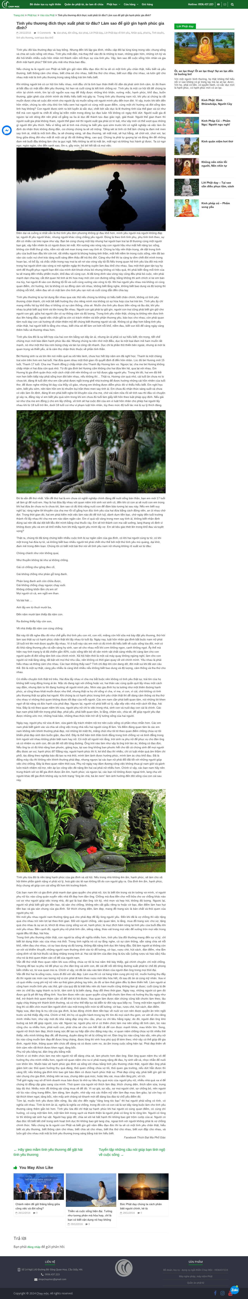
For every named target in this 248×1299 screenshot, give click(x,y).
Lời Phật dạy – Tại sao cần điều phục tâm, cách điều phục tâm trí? (218, 186)
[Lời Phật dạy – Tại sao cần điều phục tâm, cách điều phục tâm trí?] (186, 180)
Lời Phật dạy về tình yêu (117, 33)
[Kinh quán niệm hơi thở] (186, 139)
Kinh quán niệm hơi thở (217, 141)
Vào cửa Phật (47, 15)
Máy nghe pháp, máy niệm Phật (195, 1276)
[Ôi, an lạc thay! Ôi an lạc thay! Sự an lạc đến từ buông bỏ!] (204, 34)
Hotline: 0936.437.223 (200, 4)
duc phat (83, 33)
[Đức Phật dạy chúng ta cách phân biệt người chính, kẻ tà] (143, 1175)
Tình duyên (158, 33)
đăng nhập (33, 1246)
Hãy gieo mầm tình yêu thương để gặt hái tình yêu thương (48, 1152)
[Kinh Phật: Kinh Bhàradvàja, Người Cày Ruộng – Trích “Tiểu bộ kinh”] (186, 98)
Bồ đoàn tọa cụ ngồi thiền (45, 4)
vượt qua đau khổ (44, 37)
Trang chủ (19, 15)
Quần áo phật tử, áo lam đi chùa (84, 4)
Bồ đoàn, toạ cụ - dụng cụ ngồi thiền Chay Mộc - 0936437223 (195, 1270)
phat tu (146, 33)
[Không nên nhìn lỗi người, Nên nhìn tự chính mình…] (186, 160)
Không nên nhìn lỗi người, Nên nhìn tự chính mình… (214, 165)
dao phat (61, 33)
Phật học (112, 4)
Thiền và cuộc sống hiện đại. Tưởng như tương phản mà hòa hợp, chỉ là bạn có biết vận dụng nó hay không (90, 1215)
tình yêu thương (24, 37)
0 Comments (44, 33)
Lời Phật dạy (96, 33)
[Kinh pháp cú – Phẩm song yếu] (186, 201)
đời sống (72, 33)
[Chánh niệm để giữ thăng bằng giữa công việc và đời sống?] (39, 1175)
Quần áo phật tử (195, 1282)
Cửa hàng (129, 4)
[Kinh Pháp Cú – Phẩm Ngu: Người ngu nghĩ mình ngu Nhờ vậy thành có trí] (186, 119)
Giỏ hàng (147, 4)
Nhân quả (136, 33)
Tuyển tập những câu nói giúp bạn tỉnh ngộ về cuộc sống (132, 1152)
